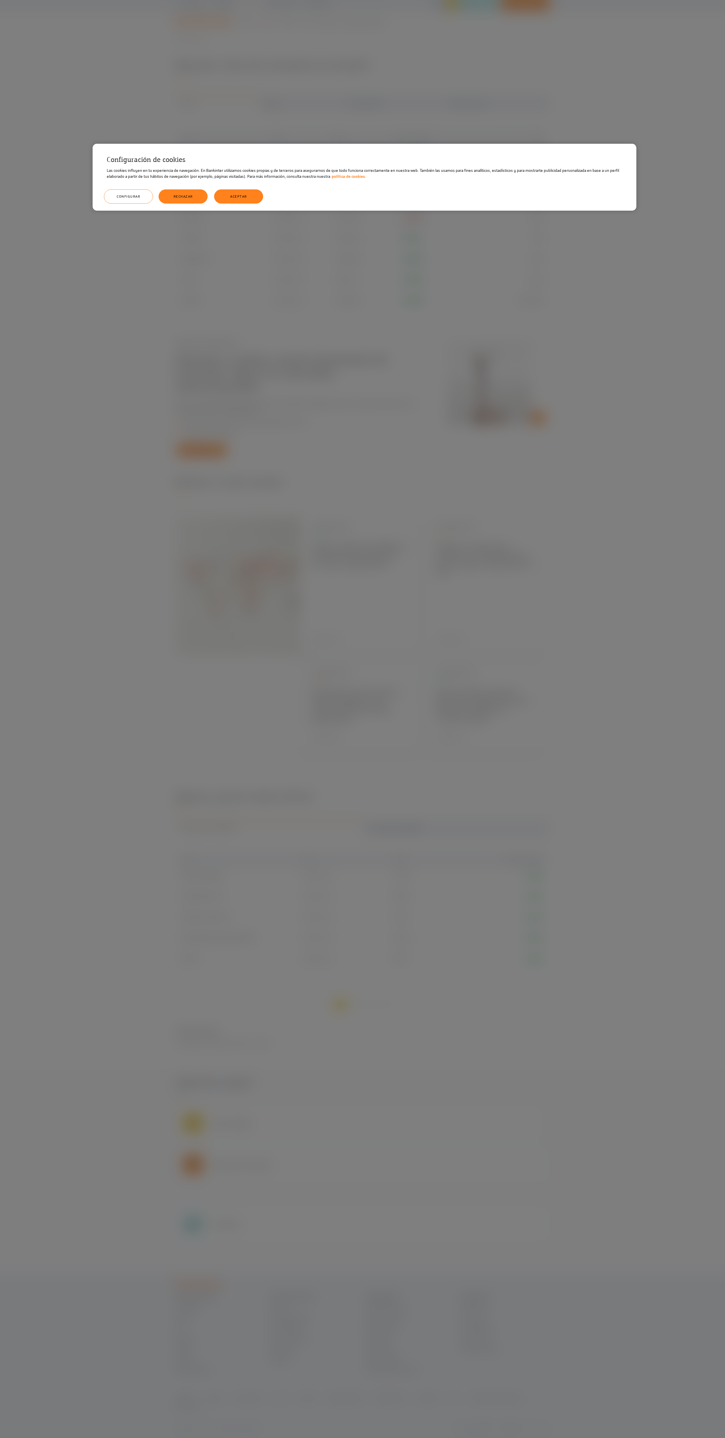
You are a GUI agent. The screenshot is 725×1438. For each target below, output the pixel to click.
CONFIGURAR (128, 196)
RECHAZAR (183, 196)
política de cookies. (349, 176)
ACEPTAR (238, 196)
